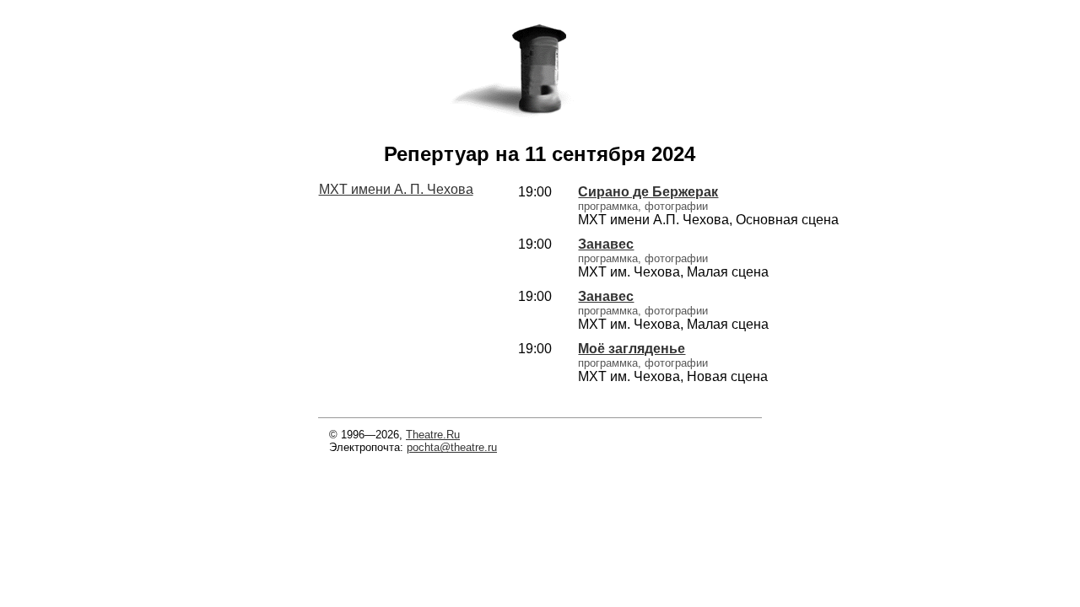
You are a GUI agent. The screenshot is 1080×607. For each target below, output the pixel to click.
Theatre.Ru (433, 434)
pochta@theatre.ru (452, 447)
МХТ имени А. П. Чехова (396, 189)
